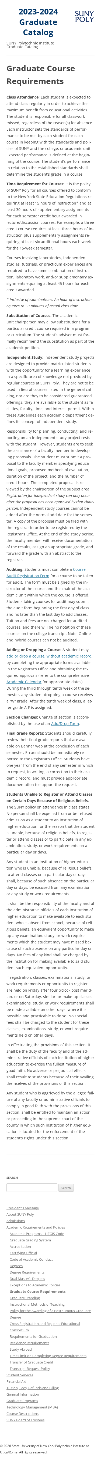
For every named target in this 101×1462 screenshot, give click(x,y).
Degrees (16, 1265)
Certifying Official (23, 1253)
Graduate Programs (22, 1400)
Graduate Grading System (30, 1240)
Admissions (15, 1220)
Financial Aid (16, 1381)
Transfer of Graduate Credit (31, 1362)
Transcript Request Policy (30, 1368)
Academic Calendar (23, 681)
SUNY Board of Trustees (25, 1420)
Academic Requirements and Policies (35, 1227)
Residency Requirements (29, 1342)
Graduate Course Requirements (37, 1291)
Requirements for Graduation (33, 1336)
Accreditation (20, 1246)
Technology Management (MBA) (32, 1407)
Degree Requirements (27, 1272)
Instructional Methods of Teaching (37, 1304)
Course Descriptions (22, 1413)
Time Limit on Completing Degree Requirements (48, 1355)
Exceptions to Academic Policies (35, 1285)
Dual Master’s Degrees (27, 1278)
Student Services (19, 1375)
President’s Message (22, 1208)
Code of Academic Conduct (31, 1259)
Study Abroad (21, 1349)
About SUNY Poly (20, 1214)
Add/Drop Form (65, 723)
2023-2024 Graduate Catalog (38, 21)
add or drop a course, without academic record (49, 656)
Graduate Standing (25, 1297)
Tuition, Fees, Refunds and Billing (32, 1387)
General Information (22, 1394)
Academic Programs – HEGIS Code (37, 1233)
